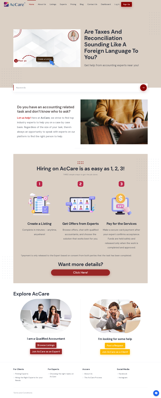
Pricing (73, 4)
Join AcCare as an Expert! (46, 351)
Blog (82, 4)
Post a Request (115, 345)
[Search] (143, 87)
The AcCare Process (93, 377)
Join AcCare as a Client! (115, 351)
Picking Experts (21, 374)
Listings (53, 4)
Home (31, 4)
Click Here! (80, 272)
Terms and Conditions (22, 393)
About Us (42, 4)
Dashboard (106, 4)
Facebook (123, 374)
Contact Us (92, 4)
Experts (63, 4)
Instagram (123, 377)
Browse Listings (46, 345)
